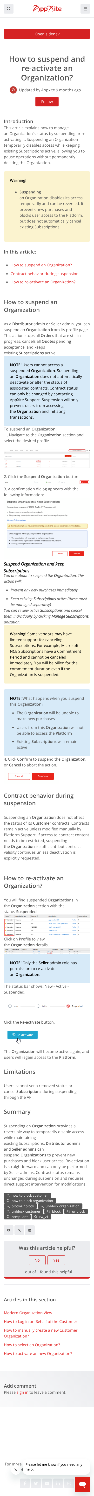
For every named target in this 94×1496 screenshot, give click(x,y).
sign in (22, 1392)
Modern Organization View (28, 1312)
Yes (56, 1260)
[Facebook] (8, 1230)
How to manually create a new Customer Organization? (41, 1333)
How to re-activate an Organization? (43, 282)
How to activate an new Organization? (38, 1353)
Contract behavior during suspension (45, 273)
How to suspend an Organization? (41, 265)
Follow (47, 101)
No (37, 1260)
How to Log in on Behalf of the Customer (40, 1321)
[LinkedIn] (30, 1230)
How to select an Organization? (32, 1344)
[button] (8, 9)
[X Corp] (19, 1230)
